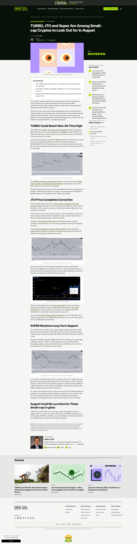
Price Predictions (85, 509)
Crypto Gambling (115, 512)
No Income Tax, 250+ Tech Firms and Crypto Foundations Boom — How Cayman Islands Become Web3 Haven (99, 113)
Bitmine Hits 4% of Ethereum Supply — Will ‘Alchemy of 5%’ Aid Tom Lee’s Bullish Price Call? (99, 99)
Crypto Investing (85, 515)
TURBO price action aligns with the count (47, 181)
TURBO (57, 140)
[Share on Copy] (104, 54)
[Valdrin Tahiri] (36, 442)
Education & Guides (101, 509)
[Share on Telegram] (99, 54)
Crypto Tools (84, 518)
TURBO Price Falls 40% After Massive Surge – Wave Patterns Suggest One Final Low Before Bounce (31, 490)
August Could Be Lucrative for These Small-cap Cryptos (98, 143)
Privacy (69, 524)
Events (97, 515)
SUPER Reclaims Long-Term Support (98, 137)
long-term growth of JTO (61, 305)
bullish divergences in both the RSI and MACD (50, 229)
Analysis (37, 17)
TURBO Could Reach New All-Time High (97, 127)
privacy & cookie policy (12, 537)
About (57, 524)
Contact (63, 524)
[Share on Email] (101, 54)
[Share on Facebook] (96, 54)
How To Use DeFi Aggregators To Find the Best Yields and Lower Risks (99, 74)
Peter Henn (53, 40)
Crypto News (68, 509)
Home (32, 17)
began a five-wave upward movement (54, 130)
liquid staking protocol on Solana (52, 315)
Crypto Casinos (115, 509)
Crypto (44, 17)
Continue (11, 541)
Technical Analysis (52, 17)
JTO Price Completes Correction (96, 132)
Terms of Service (76, 524)
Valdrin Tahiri (40, 40)
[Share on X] (89, 54)
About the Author (48, 437)
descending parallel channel (47, 221)
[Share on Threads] (91, 54)
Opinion (67, 512)
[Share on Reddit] (94, 54)
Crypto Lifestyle (100, 512)
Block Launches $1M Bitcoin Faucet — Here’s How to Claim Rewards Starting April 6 (99, 86)
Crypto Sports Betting (116, 515)
